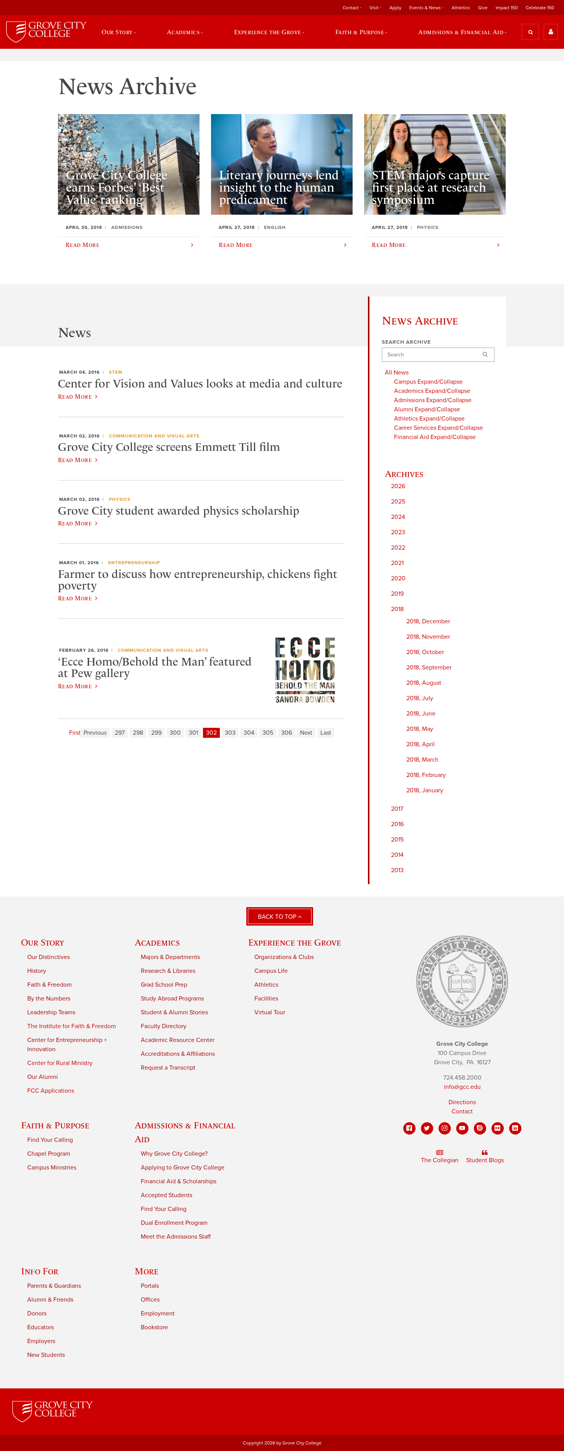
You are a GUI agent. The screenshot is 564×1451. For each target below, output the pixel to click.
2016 (397, 824)
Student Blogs (485, 1160)
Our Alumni (42, 1077)
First (75, 733)
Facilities (266, 998)
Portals (150, 1286)
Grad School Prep (164, 985)
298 (138, 733)
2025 (398, 501)
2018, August (423, 683)
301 (193, 733)
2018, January (424, 790)
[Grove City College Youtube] (462, 1128)
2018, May (419, 729)
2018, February (426, 775)
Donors (36, 1313)
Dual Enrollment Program (174, 1223)
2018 (397, 609)
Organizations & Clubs (284, 957)
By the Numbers (48, 998)
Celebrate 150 (540, 7)
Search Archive (406, 342)
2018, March (422, 760)
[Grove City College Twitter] (427, 1128)
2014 (397, 855)
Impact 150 (507, 7)
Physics (119, 499)
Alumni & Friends (50, 1300)
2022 (398, 548)
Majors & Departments (170, 957)
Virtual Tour (269, 1012)
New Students (46, 1355)
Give (483, 7)
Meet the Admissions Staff (176, 1237)
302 (211, 733)
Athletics (461, 7)
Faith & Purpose (55, 1125)
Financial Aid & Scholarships (178, 1181)
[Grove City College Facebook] (409, 1128)
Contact (462, 1111)
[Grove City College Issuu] (480, 1128)
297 (120, 733)
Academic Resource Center (177, 1040)
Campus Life (271, 971)
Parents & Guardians (54, 1286)
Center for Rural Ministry (59, 1063)
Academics (157, 942)
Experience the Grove (294, 942)
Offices (150, 1300)
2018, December (428, 621)
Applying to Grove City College (182, 1167)
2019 (397, 594)
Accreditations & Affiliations (178, 1054)
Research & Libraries (168, 971)
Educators (40, 1327)
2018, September (429, 667)
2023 (398, 532)
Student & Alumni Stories (174, 1012)
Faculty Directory (163, 1026)
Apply (395, 7)
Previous (95, 733)
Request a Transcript (168, 1068)
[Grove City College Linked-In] (515, 1128)
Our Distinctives (48, 957)
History (36, 971)
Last (325, 733)
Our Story (42, 942)
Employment (158, 1313)
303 (230, 733)
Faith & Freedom (49, 985)
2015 (397, 839)
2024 (398, 517)
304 (249, 733)
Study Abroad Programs (172, 998)
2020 (398, 578)
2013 (397, 870)
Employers (41, 1341)
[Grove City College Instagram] (445, 1128)
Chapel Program (48, 1154)
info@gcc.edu (462, 1087)
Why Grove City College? (174, 1154)
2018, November (428, 637)
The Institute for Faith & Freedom (71, 1026)
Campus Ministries (51, 1167)
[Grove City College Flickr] (497, 1128)
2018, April (420, 744)
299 (156, 733)
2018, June (420, 713)
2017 (397, 809)
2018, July (419, 698)
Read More (75, 396)
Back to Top (278, 917)
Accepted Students (166, 1195)
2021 (397, 563)
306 (286, 733)
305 (267, 733)
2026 (398, 486)
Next (306, 733)
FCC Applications (50, 1091)
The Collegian (439, 1160)
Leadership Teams (51, 1012)
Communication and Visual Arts (154, 436)
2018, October (425, 652)
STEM (115, 372)
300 (175, 733)
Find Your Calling (50, 1140)
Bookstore (154, 1327)
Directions (462, 1102)
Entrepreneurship (134, 562)
